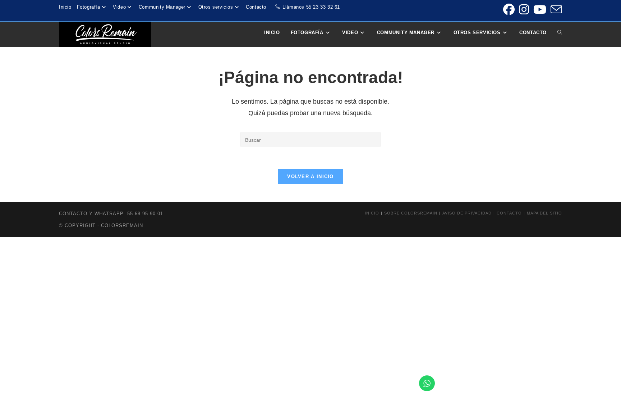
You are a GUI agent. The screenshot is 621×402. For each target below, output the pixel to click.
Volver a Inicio (310, 176)
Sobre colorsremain (410, 213)
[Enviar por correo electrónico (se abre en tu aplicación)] (555, 9)
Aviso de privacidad (467, 213)
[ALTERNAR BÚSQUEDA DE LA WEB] (559, 33)
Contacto (256, 7)
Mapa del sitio (544, 213)
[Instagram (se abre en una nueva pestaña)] (524, 9)
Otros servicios (215, 7)
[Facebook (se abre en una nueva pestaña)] (509, 9)
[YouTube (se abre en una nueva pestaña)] (539, 9)
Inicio (65, 7)
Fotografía (88, 7)
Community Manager (162, 7)
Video (119, 7)
